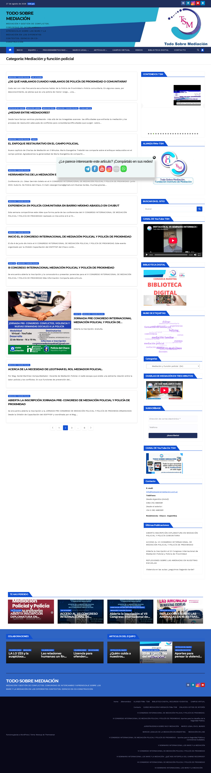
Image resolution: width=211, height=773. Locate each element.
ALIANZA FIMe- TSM (173, 86)
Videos (139, 50)
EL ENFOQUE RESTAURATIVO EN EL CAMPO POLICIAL (43, 143)
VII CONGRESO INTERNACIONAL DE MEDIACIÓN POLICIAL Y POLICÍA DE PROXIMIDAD (171, 762)
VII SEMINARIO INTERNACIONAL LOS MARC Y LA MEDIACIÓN (178, 768)
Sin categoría (37, 77)
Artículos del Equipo (17, 108)
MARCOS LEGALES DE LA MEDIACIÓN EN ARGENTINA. (164, 732)
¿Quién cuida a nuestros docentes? (185, 656)
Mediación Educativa (167, 610)
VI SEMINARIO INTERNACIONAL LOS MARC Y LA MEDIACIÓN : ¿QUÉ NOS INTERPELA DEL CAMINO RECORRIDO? (161, 756)
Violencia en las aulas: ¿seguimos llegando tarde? (170, 569)
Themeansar (50, 735)
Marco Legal (80, 50)
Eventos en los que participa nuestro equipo (127, 607)
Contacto (180, 50)
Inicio (20, 50)
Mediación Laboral (33, 108)
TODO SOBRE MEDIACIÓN (32, 680)
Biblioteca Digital (158, 50)
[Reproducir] (147, 255)
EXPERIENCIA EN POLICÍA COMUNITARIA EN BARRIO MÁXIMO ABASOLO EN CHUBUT (63, 205)
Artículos (100, 50)
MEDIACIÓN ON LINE (196, 732)
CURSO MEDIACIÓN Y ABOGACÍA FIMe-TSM (160, 707)
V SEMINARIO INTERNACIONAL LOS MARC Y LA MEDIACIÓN (181, 745)
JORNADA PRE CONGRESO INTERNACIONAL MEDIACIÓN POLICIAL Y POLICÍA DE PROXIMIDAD (103, 322)
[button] (198, 50)
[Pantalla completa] (199, 255)
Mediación (92, 650)
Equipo (32, 50)
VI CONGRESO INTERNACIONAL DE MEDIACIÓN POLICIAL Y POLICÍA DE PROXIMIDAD (171, 751)
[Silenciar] (195, 255)
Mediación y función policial (19, 77)
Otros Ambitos (85, 108)
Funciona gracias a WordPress (18, 735)
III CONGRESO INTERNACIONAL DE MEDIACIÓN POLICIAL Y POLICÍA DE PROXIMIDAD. (171, 713)
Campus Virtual (121, 50)
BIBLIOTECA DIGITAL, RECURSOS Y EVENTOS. (170, 702)
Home (116, 702)
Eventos (12, 263)
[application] (173, 240)
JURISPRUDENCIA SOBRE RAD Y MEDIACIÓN (161, 726)
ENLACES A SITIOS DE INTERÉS (192, 707)
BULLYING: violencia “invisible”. (117, 656)
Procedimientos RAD (54, 50)
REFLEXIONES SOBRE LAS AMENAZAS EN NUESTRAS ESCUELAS (178, 617)
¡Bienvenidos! (126, 702)
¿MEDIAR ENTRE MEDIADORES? (29, 112)
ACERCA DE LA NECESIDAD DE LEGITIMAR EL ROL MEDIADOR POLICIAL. (55, 369)
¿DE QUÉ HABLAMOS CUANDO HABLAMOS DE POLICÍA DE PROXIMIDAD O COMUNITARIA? (67, 81)
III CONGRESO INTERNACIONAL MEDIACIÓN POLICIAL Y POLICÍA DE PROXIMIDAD (61, 267)
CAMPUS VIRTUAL (198, 702)
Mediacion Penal (49, 108)
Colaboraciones (25, 650)
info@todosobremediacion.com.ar (162, 492)
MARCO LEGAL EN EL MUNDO (193, 726)
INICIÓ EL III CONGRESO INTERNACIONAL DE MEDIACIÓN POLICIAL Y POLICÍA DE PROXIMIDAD (69, 236)
